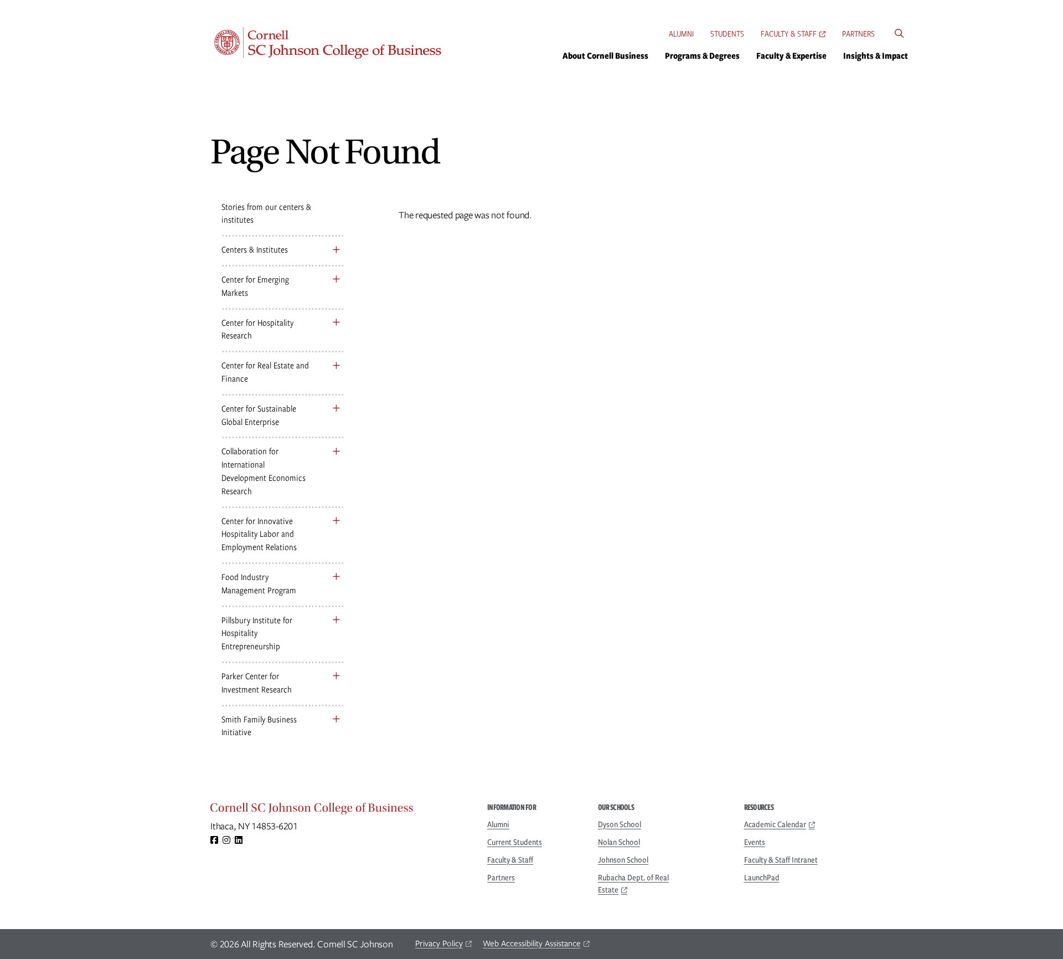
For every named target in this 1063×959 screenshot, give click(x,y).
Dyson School (619, 824)
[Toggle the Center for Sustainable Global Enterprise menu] (336, 408)
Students (727, 34)
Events (754, 842)
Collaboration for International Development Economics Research (263, 471)
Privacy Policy (439, 943)
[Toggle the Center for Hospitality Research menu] (336, 322)
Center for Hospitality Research (257, 329)
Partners (858, 34)
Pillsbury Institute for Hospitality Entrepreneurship (256, 633)
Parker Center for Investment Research (256, 683)
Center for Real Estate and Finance (265, 372)
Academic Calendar (775, 824)
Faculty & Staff (789, 34)
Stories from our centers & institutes (266, 214)
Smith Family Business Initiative (259, 726)
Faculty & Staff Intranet (781, 860)
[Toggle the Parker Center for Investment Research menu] (336, 676)
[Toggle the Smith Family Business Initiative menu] (336, 719)
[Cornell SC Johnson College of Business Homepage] (337, 810)
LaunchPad (762, 877)
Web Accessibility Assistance (532, 943)
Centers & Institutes (254, 249)
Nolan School (619, 842)
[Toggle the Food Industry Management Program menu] (336, 577)
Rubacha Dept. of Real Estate (633, 883)
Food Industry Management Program (258, 584)
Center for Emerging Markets (255, 286)
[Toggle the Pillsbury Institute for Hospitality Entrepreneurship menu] (336, 620)
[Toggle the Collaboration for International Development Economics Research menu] (336, 451)
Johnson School (623, 860)
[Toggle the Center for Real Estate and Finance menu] (336, 365)
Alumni (681, 34)
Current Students (514, 842)
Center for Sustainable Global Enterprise (258, 415)
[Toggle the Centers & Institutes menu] (336, 249)
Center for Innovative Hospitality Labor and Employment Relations (259, 534)
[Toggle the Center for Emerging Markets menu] (336, 279)
